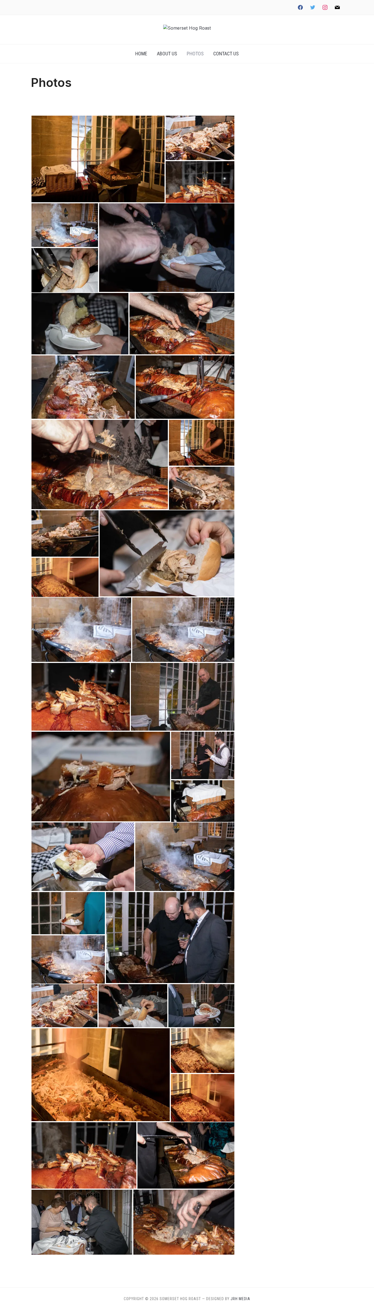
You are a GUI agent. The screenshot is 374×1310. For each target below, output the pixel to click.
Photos (195, 53)
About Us (167, 53)
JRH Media (240, 1299)
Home (141, 53)
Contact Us (226, 53)
